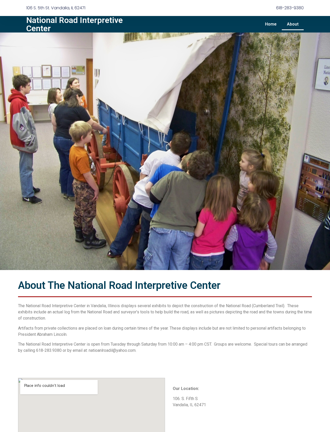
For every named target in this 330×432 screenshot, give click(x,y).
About (293, 24)
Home (271, 24)
